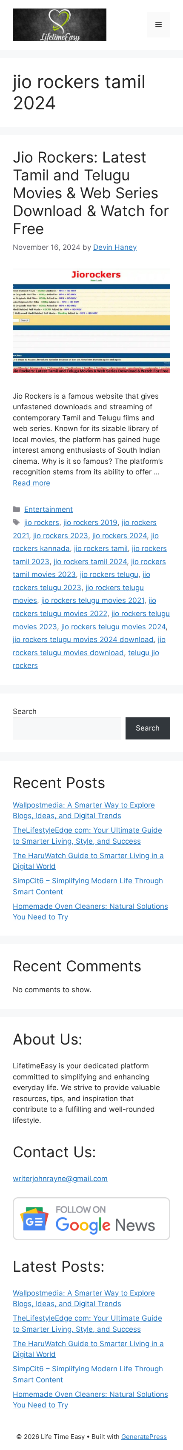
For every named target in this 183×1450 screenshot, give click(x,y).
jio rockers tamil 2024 (90, 561)
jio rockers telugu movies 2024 (113, 626)
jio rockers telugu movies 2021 (92, 600)
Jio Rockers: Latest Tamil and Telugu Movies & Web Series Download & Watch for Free (91, 192)
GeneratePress (144, 1437)
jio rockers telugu (109, 574)
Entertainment (48, 509)
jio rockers (41, 522)
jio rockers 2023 (60, 535)
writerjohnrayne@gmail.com (60, 1178)
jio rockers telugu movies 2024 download (83, 639)
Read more (31, 483)
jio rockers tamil (101, 548)
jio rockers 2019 (90, 522)
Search (25, 711)
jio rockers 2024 (119, 535)
